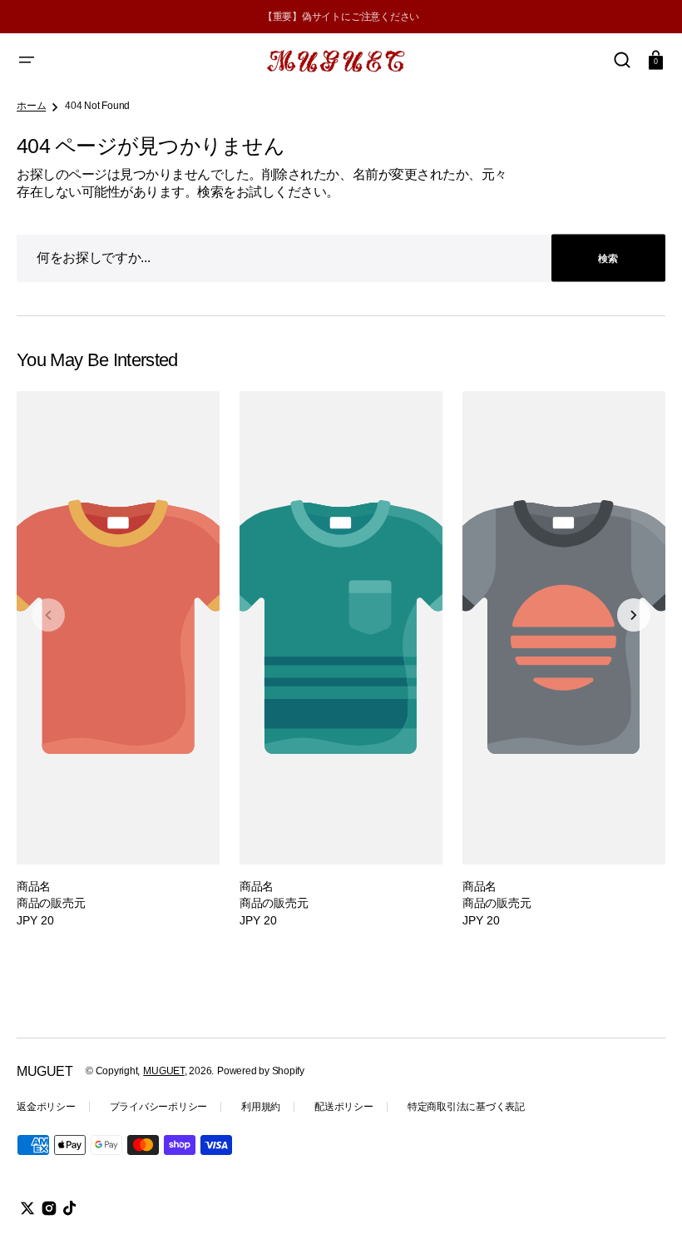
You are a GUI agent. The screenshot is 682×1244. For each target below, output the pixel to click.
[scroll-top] (646, 1208)
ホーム (31, 106)
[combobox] (341, 258)
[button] (26, 60)
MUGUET (164, 1071)
